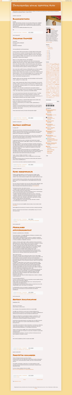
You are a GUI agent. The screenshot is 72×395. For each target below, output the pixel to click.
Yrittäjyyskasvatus (50, 128)
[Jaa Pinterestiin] (32, 32)
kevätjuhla (53, 69)
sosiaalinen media (31, 220)
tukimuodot (53, 91)
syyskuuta (49, 47)
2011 (48, 59)
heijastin (58, 65)
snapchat (47, 88)
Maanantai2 (49, 111)
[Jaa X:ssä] (30, 32)
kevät (51, 69)
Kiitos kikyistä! (49, 121)
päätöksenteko (53, 84)
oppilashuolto (57, 80)
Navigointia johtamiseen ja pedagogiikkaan (51, 131)
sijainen (58, 87)
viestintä (54, 96)
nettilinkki (47, 79)
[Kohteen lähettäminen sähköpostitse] (28, 32)
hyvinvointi (18, 293)
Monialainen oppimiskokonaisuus (22, 228)
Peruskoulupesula (50, 124)
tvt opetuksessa (54, 92)
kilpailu (58, 69)
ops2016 (34, 293)
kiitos (24, 349)
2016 (48, 52)
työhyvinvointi (48, 93)
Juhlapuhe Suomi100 (22, 38)
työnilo (52, 93)
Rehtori (53, 29)
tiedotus (51, 91)
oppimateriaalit (48, 81)
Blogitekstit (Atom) (18, 381)
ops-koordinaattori (48, 82)
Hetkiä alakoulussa (50, 135)
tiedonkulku (47, 91)
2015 (48, 53)
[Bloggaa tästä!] (29, 32)
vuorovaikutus (15, 221)
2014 (48, 55)
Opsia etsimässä (49, 117)
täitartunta (47, 94)
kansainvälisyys (48, 68)
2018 (48, 46)
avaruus (58, 63)
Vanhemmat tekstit (40, 379)
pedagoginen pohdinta (53, 83)
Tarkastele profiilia (49, 42)
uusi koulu (52, 94)
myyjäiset (58, 78)
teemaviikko (57, 90)
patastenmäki (47, 83)
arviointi (55, 63)
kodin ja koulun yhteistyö (23, 220)
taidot (56, 89)
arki (52, 63)
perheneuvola (57, 83)
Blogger (36, 388)
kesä (49, 69)
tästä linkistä (15, 205)
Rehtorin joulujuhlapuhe (24, 299)
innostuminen (54, 66)
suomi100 (26, 119)
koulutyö (47, 73)
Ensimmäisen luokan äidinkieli (51, 136)
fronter (55, 65)
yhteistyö (50, 97)
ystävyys (53, 97)
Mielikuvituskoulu (49, 151)
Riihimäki (52, 87)
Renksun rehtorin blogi (50, 149)
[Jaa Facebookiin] (31, 32)
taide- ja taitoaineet (52, 89)
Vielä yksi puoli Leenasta (51, 118)
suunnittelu (47, 89)
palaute (58, 82)
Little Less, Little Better (51, 127)
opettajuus (57, 79)
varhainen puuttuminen (49, 96)
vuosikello (47, 97)
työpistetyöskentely (56, 93)
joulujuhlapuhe (20, 349)
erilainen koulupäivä (55, 64)
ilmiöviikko (21, 293)
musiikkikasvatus (53, 78)
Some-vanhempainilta (23, 171)
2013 (48, 56)
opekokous (50, 79)
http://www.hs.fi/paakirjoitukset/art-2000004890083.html (23, 369)
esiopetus (52, 65)
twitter (58, 92)
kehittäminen (57, 68)
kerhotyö (47, 69)
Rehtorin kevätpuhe (22, 125)
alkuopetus (47, 63)
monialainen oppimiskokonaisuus (28, 293)
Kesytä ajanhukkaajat (50, 132)
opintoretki (51, 80)
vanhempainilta (36, 220)
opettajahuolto (54, 79)
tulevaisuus (57, 91)
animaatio (50, 63)
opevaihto (47, 80)
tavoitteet (53, 90)
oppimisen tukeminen (56, 81)
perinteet (47, 84)
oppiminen (51, 81)
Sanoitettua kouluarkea (24, 355)
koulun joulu (26, 349)
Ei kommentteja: (24, 32)
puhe (29, 349)
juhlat (58, 67)
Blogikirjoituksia (21, 19)
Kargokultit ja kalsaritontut (51, 125)
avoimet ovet (47, 64)
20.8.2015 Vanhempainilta (51, 143)
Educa (50, 64)
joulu (17, 349)
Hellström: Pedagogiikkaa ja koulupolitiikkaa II (51, 110)
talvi (50, 90)
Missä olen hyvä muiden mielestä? (52, 147)
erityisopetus (48, 65)
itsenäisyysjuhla (22, 119)
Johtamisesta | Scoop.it (50, 138)
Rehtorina (48, 146)
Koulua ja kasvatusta (50, 120)
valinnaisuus (57, 94)
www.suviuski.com (35, 185)
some (28, 220)
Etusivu (24, 379)
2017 (48, 50)
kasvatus (18, 220)
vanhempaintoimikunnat (55, 95)
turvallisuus (48, 92)
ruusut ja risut (55, 87)
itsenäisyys (18, 119)
